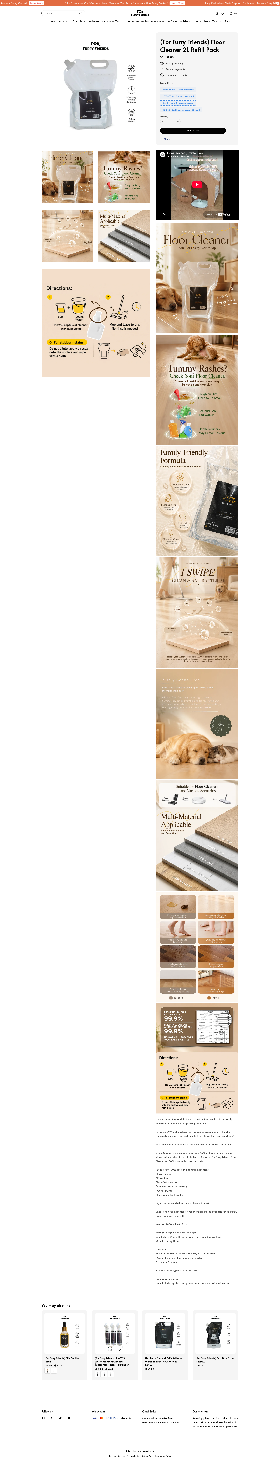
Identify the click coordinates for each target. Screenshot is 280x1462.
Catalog (63, 21)
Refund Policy (148, 1456)
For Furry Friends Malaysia (208, 20)
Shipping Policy (163, 1456)
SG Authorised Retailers (180, 20)
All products (79, 20)
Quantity (164, 116)
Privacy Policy (133, 1456)
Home (52, 20)
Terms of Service (117, 1456)
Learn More (139, 3)
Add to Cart (193, 130)
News (227, 20)
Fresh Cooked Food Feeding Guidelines (145, 20)
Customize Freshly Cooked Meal (104, 21)
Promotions (166, 83)
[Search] (80, 13)
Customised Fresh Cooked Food (157, 1418)
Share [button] (167, 139)
